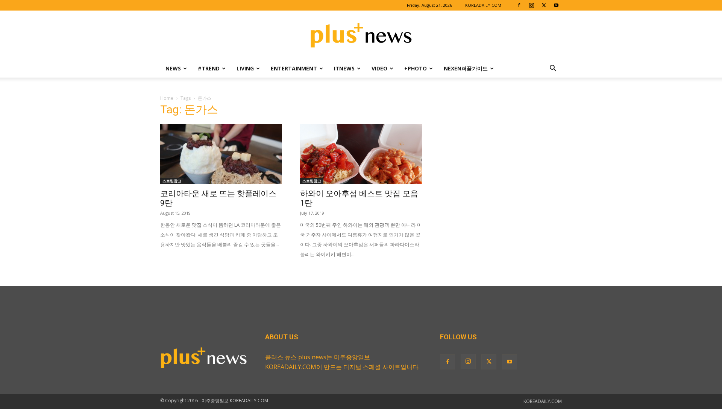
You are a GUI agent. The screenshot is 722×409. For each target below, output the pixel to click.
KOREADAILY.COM (483, 5)
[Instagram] (531, 5)
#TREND (209, 68)
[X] (543, 5)
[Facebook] (519, 5)
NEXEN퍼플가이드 (466, 68)
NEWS (173, 68)
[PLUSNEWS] (361, 36)
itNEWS (344, 68)
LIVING (245, 68)
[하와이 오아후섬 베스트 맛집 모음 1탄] (361, 154)
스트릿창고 (171, 180)
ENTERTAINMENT (294, 68)
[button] (553, 69)
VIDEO (379, 68)
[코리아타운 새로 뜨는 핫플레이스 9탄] (221, 154)
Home (166, 98)
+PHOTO (415, 68)
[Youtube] (556, 5)
